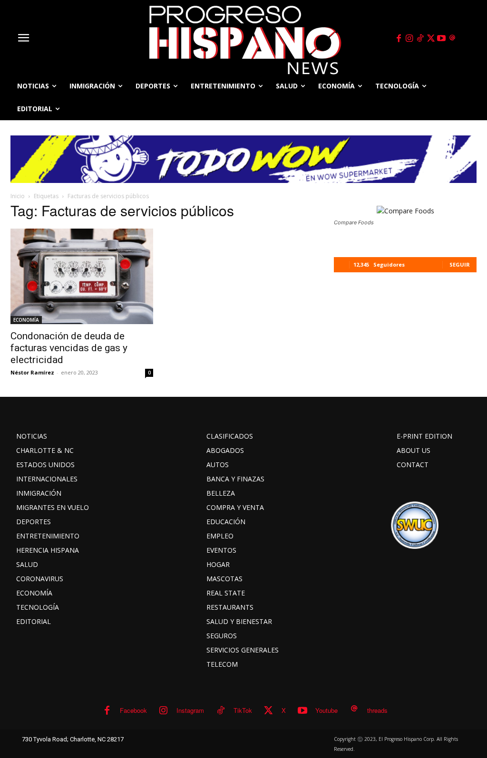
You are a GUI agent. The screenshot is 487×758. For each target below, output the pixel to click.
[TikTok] (420, 38)
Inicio (17, 196)
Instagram (190, 710)
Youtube (326, 710)
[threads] (452, 38)
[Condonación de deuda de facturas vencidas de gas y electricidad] (81, 276)
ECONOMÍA (26, 320)
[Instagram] (409, 38)
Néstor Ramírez (32, 372)
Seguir (459, 264)
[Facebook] (398, 38)
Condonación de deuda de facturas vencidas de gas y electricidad (68, 347)
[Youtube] (442, 38)
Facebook (133, 710)
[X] (431, 38)
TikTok (243, 710)
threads (377, 710)
